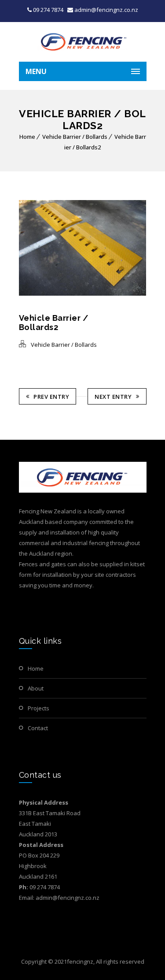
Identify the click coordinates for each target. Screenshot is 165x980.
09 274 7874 (48, 10)
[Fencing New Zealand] (83, 42)
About (36, 688)
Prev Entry (51, 397)
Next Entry (113, 397)
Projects (38, 708)
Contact (38, 728)
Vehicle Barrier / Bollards (74, 137)
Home (27, 137)
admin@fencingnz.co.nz (105, 10)
